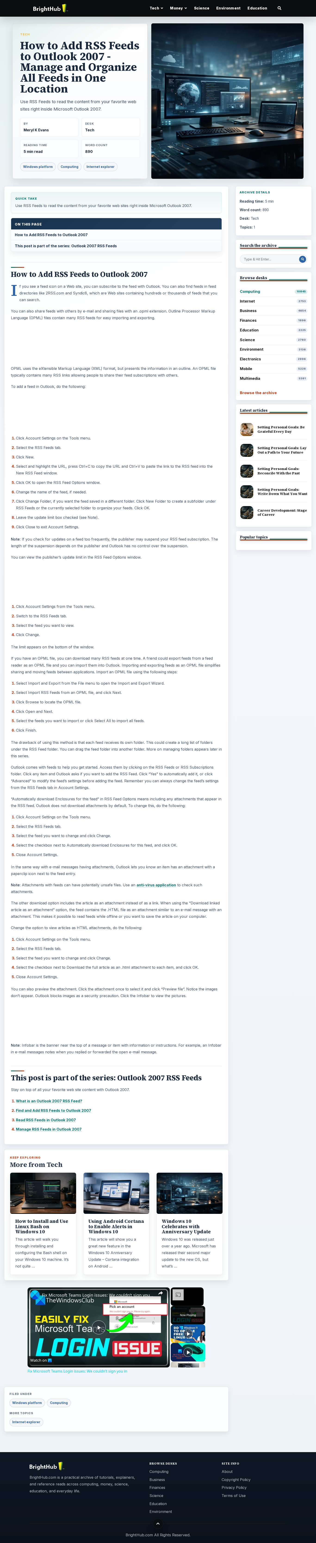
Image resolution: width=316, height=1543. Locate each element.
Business (273, 310)
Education (257, 8)
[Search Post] (302, 259)
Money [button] (177, 8)
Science (201, 8)
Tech (25, 34)
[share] (160, 1293)
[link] (35, 1294)
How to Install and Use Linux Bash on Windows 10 (41, 1226)
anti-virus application (156, 885)
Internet (273, 301)
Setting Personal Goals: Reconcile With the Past (278, 471)
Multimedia (273, 378)
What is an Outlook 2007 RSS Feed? (49, 1101)
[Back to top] (158, 1523)
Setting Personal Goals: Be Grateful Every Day (281, 429)
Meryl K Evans (36, 130)
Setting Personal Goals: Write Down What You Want (282, 491)
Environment (228, 8)
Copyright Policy (236, 1479)
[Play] (188, 1333)
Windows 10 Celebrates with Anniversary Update (186, 1226)
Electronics (273, 359)
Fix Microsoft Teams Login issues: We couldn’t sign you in (98, 1295)
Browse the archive (258, 392)
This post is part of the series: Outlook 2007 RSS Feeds (66, 246)
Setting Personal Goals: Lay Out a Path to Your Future (282, 450)
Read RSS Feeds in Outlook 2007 (46, 1120)
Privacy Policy (234, 1487)
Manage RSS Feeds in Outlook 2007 (49, 1129)
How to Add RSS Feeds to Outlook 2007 (51, 234)
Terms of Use (234, 1495)
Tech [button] (155, 8)
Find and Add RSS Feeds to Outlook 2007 (53, 1110)
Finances (273, 320)
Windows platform (38, 167)
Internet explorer (101, 167)
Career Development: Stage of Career (282, 512)
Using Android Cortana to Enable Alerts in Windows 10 (116, 1226)
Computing (69, 167)
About (227, 1471)
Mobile (273, 368)
